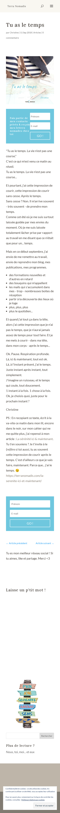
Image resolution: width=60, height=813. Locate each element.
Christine (14, 32)
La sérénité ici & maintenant (34, 439)
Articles (37, 32)
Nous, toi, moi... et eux (20, 752)
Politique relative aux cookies (33, 800)
